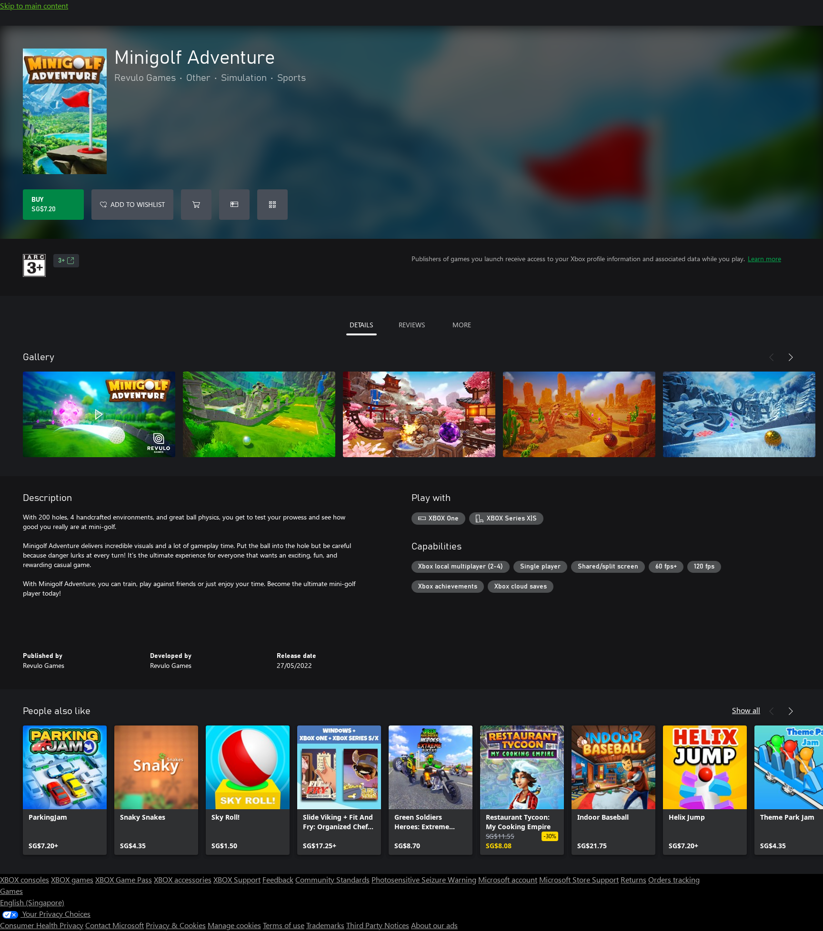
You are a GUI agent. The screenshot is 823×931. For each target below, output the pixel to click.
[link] (65, 790)
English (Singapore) (32, 902)
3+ (61, 260)
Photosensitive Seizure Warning (423, 879)
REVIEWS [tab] (412, 324)
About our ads (434, 925)
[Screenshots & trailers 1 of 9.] (99, 414)
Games (11, 891)
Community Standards (332, 879)
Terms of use (283, 925)
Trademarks (325, 925)
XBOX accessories (182, 879)
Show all (746, 710)
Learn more (764, 258)
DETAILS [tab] (361, 324)
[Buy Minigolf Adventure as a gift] (234, 204)
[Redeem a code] (272, 204)
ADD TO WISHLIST (137, 204)
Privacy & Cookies (176, 925)
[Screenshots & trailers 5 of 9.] (739, 414)
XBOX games (72, 879)
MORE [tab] (461, 324)
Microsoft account (507, 879)
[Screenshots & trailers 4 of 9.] (579, 414)
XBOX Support (237, 879)
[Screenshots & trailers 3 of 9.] (419, 414)
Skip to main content (34, 5)
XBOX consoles (24, 879)
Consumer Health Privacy (41, 925)
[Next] (790, 357)
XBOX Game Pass (123, 879)
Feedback (277, 879)
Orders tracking (674, 879)
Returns (633, 879)
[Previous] (771, 357)
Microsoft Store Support (579, 879)
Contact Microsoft (114, 925)
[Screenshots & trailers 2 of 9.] (259, 414)
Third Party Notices (377, 925)
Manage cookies (234, 925)
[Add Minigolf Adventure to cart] (196, 204)
